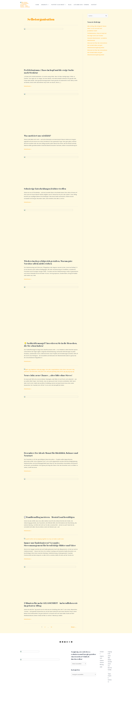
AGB (101, 667)
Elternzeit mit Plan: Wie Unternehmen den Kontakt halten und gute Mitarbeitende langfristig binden (97, 45)
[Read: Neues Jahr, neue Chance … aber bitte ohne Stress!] (51, 370)
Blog (69, 4)
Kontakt (94, 4)
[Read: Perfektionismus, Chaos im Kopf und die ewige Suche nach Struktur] (43, 47)
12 (51, 627)
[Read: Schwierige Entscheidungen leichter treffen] (51, 171)
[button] (48, 4)
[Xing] (69, 642)
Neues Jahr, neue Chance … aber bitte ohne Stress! (48, 375)
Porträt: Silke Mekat (57, 4)
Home (37, 4)
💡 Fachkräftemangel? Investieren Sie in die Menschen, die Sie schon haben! (50, 344)
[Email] (67, 642)
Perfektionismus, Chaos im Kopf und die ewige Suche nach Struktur (49, 71)
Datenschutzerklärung (102, 662)
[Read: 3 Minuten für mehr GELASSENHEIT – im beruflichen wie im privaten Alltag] (50, 583)
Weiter (73, 627)
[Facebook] (60, 642)
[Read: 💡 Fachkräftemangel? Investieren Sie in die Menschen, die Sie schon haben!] (51, 313)
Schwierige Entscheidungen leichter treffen (45, 188)
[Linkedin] (62, 642)
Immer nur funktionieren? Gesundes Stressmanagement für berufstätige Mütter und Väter (50, 544)
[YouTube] (71, 642)
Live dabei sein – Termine (81, 4)
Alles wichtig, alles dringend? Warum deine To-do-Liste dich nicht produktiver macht (96, 28)
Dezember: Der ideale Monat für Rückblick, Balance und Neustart (51, 454)
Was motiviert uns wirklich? (37, 135)
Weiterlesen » (27, 86)
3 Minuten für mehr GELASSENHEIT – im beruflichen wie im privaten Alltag (51, 604)
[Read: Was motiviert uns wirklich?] (51, 113)
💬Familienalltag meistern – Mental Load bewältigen (49, 517)
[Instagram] (65, 642)
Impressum (102, 657)
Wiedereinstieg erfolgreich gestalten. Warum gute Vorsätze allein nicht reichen (48, 262)
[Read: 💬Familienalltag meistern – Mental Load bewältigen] (51, 496)
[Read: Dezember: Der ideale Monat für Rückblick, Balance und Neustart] (51, 423)
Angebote (44, 4)
